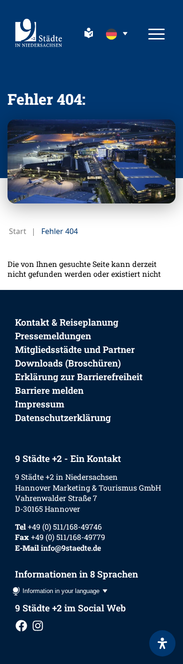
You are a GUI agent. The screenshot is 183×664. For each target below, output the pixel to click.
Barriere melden (49, 390)
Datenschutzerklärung (63, 417)
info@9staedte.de (71, 548)
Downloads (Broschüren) (68, 363)
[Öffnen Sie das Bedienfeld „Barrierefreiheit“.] (162, 643)
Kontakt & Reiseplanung (66, 322)
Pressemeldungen (53, 336)
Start (17, 231)
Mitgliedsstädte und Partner (75, 349)
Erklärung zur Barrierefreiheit (79, 377)
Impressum (39, 404)
